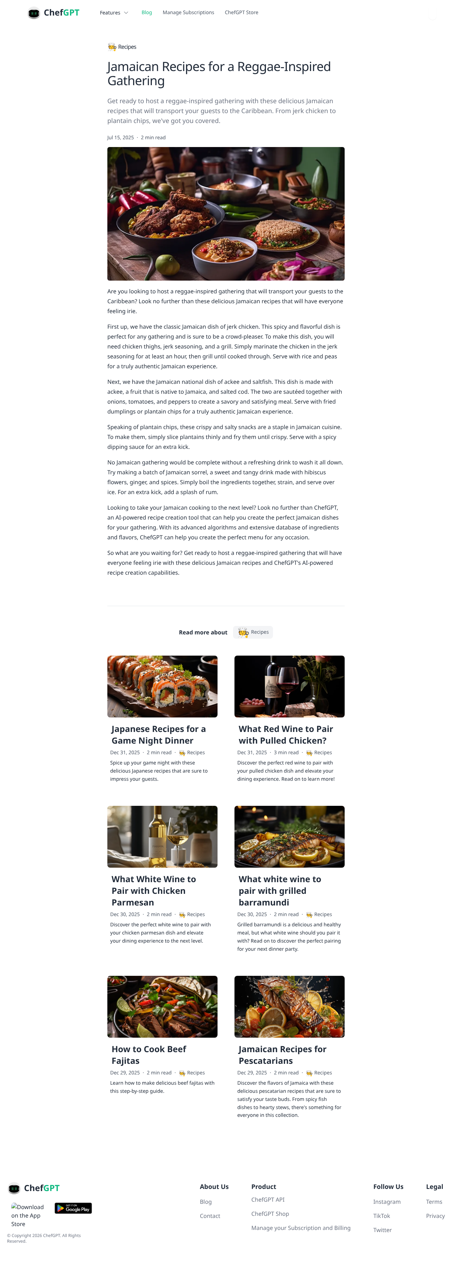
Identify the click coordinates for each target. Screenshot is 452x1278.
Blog (147, 12)
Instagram (387, 1202)
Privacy (435, 1216)
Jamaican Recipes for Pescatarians (283, 1055)
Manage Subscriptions (188, 12)
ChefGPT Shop (270, 1214)
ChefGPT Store (241, 12)
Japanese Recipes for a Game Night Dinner (159, 734)
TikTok (381, 1216)
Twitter (382, 1230)
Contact (210, 1216)
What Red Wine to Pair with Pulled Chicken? (286, 734)
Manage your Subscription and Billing (301, 1228)
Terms (434, 1202)
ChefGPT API (268, 1199)
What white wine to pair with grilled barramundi (280, 890)
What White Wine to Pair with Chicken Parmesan (154, 890)
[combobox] (432, 13)
